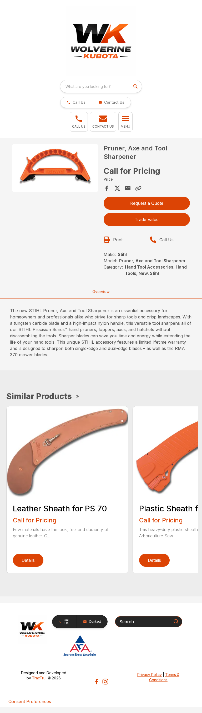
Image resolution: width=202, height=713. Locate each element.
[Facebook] (96, 682)
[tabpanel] (55, 168)
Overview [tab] (101, 291)
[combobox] (101, 86)
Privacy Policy (149, 674)
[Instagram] (105, 682)
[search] (136, 86)
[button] (76, 102)
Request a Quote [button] (146, 203)
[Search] (176, 621)
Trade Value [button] (147, 219)
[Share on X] (117, 188)
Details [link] (28, 560)
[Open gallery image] (55, 168)
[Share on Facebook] (107, 188)
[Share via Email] (128, 188)
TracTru (39, 678)
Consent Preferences (29, 701)
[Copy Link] (138, 188)
